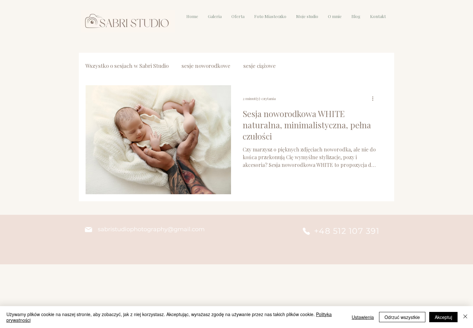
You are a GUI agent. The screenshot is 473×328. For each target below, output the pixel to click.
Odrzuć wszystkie (402, 317)
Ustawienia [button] (363, 317)
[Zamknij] (465, 317)
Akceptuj (443, 317)
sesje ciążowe (259, 65)
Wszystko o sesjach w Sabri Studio (127, 65)
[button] (215, 16)
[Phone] (306, 231)
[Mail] (88, 229)
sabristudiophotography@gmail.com (151, 229)
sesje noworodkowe (205, 65)
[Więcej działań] (375, 98)
